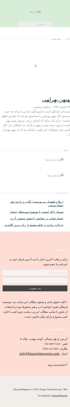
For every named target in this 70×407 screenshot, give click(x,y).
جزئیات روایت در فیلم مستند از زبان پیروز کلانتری (33, 225)
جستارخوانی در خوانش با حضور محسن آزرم (36, 218)
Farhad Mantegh (60, 395)
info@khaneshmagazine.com (39, 353)
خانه (68, 38)
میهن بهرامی (56, 99)
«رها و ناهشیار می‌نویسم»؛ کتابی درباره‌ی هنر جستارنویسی (36, 203)
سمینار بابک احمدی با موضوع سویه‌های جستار (36, 212)
